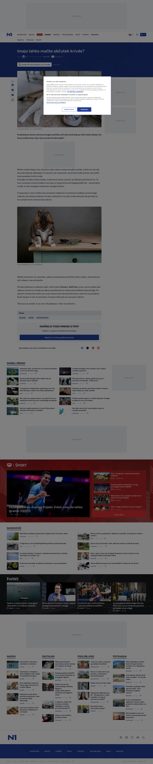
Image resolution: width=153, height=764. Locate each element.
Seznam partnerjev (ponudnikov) (56, 103)
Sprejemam (84, 109)
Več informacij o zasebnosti (75, 91)
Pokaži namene (69, 109)
